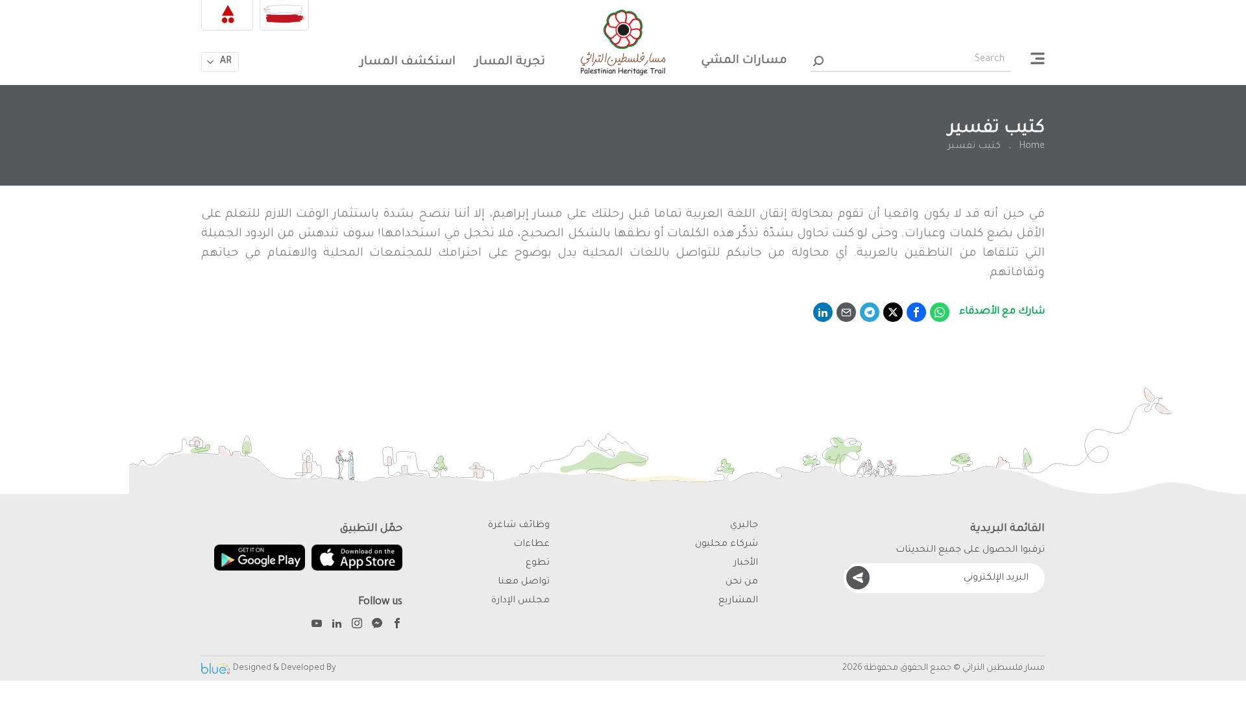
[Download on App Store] (357, 558)
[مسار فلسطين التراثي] (623, 42)
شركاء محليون (726, 544)
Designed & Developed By (284, 668)
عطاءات (531, 544)
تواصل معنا (524, 582)
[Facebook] (397, 625)
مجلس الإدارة (520, 601)
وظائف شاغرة (519, 526)
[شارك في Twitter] (893, 312)
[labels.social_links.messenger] (377, 625)
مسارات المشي (744, 61)
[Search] (818, 60)
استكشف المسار (408, 62)
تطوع (538, 563)
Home (1032, 146)
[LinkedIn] (337, 625)
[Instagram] (357, 625)
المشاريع (738, 601)
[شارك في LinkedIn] (823, 312)
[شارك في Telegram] (869, 312)
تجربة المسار (510, 62)
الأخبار (745, 563)
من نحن (742, 582)
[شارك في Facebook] (916, 312)
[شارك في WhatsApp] (939, 312)
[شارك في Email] (846, 312)
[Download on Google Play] (259, 558)
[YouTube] (317, 625)
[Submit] (858, 577)
